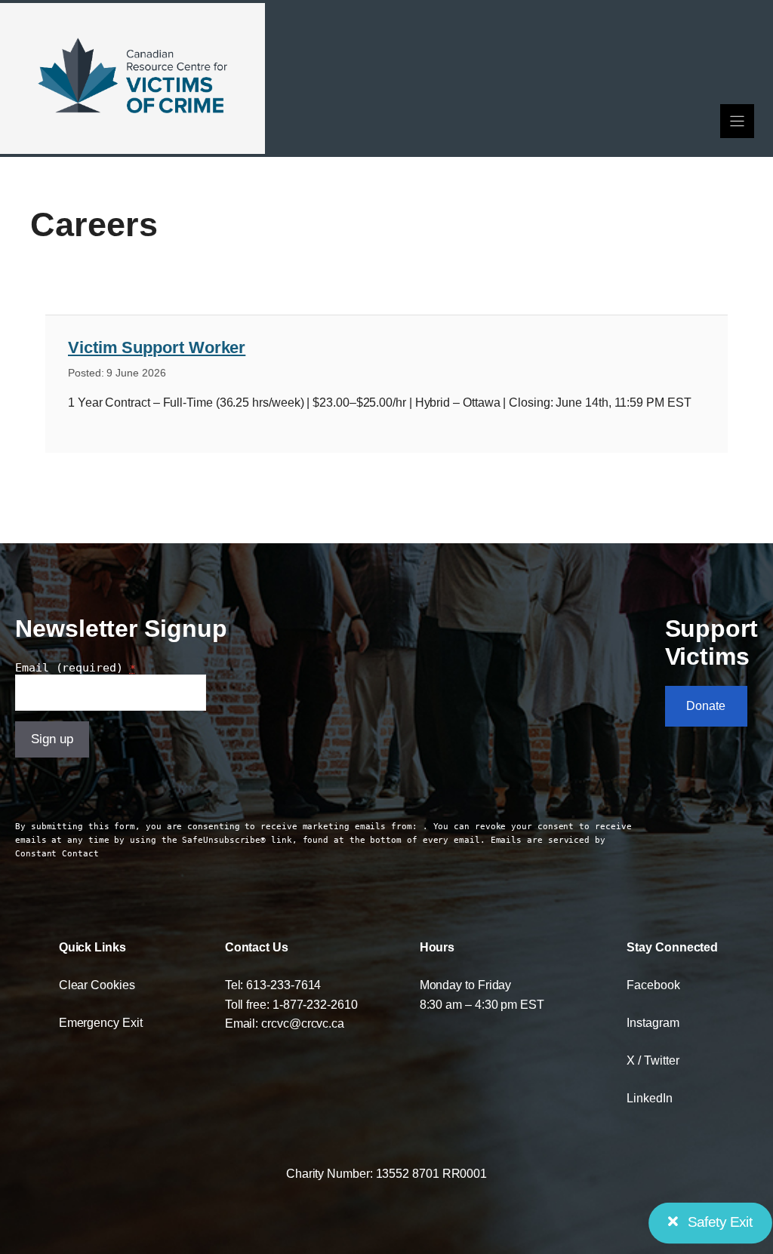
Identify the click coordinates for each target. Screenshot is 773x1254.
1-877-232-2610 (315, 1004)
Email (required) (75, 668)
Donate (705, 705)
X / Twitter (653, 1060)
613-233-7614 (283, 984)
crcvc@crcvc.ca (302, 1023)
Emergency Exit (101, 1022)
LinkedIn (649, 1098)
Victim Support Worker (156, 347)
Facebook (653, 984)
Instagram (653, 1022)
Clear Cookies (97, 984)
